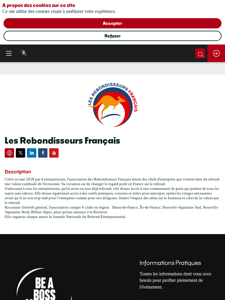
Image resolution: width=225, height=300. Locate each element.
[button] (9, 53)
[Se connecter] (216, 53)
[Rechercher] (200, 53)
